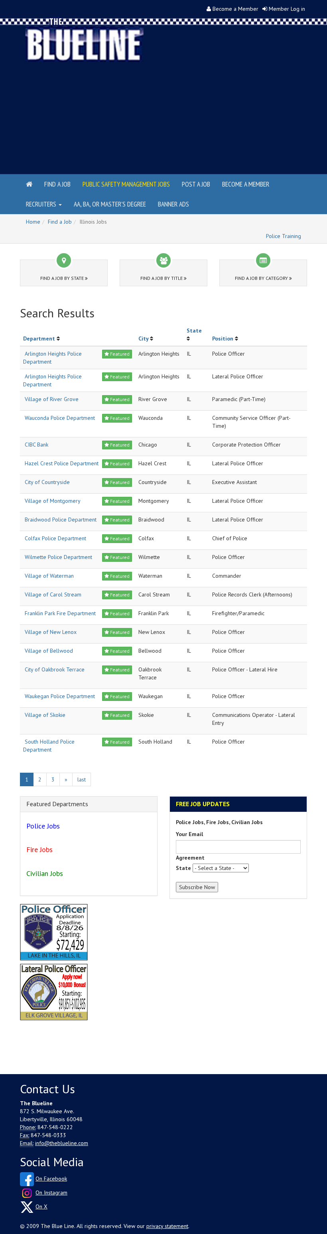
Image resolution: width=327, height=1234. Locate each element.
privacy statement (167, 1226)
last (81, 779)
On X (41, 1206)
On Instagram (51, 1192)
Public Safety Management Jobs (126, 184)
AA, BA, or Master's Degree (110, 204)
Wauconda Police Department (60, 417)
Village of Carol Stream (53, 594)
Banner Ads (173, 204)
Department (39, 338)
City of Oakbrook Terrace (55, 669)
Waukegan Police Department (60, 696)
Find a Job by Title (162, 278)
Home (33, 221)
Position (222, 338)
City (143, 338)
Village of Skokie (45, 714)
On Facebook (51, 1178)
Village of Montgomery (53, 500)
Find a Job (57, 184)
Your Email (189, 834)
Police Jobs (43, 826)
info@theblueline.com (61, 1143)
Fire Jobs (39, 849)
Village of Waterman (49, 575)
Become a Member (235, 8)
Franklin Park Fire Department (60, 613)
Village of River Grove (52, 399)
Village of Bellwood (49, 650)
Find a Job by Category (262, 278)
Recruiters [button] (42, 204)
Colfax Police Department (55, 538)
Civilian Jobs (44, 873)
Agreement (190, 857)
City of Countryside (47, 482)
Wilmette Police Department (58, 557)
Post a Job (196, 184)
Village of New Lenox (51, 632)
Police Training (283, 236)
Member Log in (287, 8)
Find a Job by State (62, 278)
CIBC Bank (36, 444)
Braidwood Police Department (61, 519)
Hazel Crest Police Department (61, 463)
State (194, 330)
